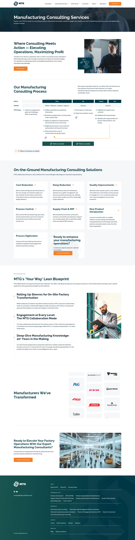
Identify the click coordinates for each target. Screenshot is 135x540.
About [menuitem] (94, 3)
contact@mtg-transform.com (23, 495)
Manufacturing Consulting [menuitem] (59, 509)
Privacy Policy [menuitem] (72, 487)
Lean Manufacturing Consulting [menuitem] (61, 514)
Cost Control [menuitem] (67, 501)
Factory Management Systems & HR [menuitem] (89, 512)
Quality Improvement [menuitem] (108, 498)
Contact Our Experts (63, 253)
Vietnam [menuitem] (77, 523)
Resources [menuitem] (103, 3)
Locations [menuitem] (85, 3)
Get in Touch (20, 68)
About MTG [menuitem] (54, 487)
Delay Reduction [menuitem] (56, 501)
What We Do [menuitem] (74, 3)
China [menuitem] (52, 523)
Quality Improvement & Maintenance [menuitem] (87, 498)
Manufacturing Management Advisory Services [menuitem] (84, 509)
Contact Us (115, 3)
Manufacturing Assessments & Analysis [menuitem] (63, 512)
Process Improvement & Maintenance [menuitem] (88, 496)
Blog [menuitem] (52, 531)
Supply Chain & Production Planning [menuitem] (62, 498)
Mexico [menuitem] (70, 523)
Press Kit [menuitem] (63, 487)
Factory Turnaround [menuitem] (57, 496)
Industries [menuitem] (48, 3)
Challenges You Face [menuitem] (61, 3)
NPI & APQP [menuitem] (69, 496)
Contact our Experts (23, 459)
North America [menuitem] (61, 523)
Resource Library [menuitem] (61, 531)
